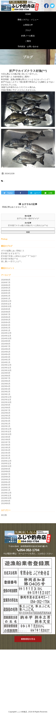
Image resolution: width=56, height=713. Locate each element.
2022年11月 (6, 399)
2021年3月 (5, 453)
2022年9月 (5, 405)
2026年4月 (5, 290)
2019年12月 (6, 493)
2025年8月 (5, 312)
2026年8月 (5, 280)
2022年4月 (5, 418)
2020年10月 (6, 466)
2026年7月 (5, 282)
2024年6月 (5, 349)
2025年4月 (5, 322)
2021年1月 (5, 458)
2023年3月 (5, 389)
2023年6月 (5, 381)
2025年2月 (5, 328)
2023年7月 (5, 378)
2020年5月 (5, 479)
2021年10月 (6, 434)
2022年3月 (5, 421)
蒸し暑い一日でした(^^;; (11, 261)
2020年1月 (5, 490)
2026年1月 (5, 298)
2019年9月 (5, 501)
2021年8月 (5, 439)
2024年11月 (6, 336)
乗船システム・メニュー (28, 19)
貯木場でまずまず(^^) (10, 253)
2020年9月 (5, 469)
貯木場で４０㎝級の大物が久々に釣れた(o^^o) (28, 225)
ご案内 (28, 41)
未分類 (4, 515)
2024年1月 (5, 362)
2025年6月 (5, 317)
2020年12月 (6, 461)
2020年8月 (5, 471)
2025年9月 (5, 309)
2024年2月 (5, 360)
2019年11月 (6, 495)
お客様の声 (28, 25)
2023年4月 (5, 386)
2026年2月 (5, 296)
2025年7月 (5, 314)
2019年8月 (5, 503)
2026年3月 (5, 293)
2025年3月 (5, 325)
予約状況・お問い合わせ (28, 46)
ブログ (28, 30)
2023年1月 (5, 394)
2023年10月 (6, 370)
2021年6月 (5, 445)
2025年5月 (5, 320)
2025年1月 (5, 330)
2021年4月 (5, 450)
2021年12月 (6, 429)
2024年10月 (6, 338)
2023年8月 (5, 376)
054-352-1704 (29, 550)
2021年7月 (5, 442)
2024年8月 (5, 344)
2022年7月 (5, 410)
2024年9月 (5, 341)
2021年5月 (5, 447)
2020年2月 (5, 487)
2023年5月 (5, 384)
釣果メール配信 (28, 36)
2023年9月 (5, 373)
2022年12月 (6, 397)
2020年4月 (5, 482)
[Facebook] (21, 192)
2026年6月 (5, 285)
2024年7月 (5, 346)
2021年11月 (6, 431)
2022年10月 (6, 402)
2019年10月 (6, 498)
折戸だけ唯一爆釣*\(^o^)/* (28, 218)
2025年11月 (6, 304)
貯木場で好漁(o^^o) (9, 259)
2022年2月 (5, 424)
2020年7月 (5, 474)
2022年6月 (5, 413)
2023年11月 (6, 368)
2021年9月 (5, 437)
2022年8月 (5, 407)
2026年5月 (5, 288)
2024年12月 (6, 333)
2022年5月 (5, 416)
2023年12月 (6, 365)
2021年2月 (5, 455)
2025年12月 (6, 301)
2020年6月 (5, 477)
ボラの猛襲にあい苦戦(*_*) (12, 251)
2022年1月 (5, 426)
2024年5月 (5, 352)
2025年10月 (6, 306)
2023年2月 (5, 391)
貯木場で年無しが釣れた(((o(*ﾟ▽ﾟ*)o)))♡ (19, 256)
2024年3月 (5, 357)
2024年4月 (5, 354)
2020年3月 (5, 485)
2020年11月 (6, 463)
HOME (28, 14)
